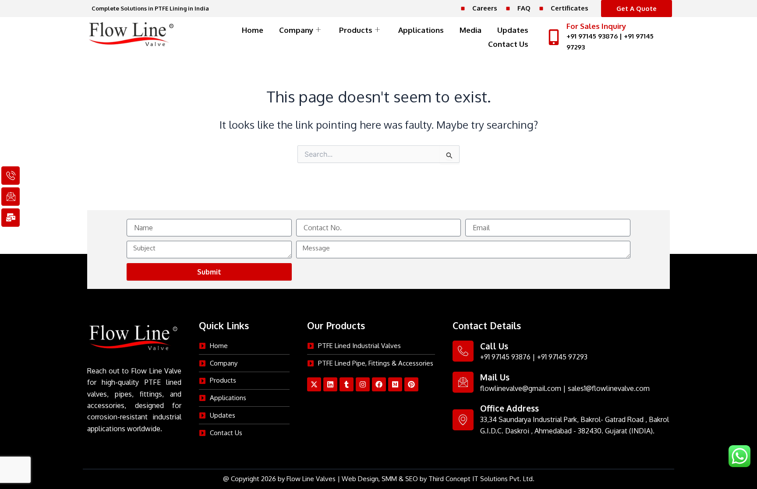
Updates (512, 30)
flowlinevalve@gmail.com (520, 388)
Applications (421, 30)
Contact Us (508, 44)
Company (296, 30)
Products (355, 30)
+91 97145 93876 (592, 36)
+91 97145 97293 (562, 356)
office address (509, 408)
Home (252, 30)
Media (470, 30)
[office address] (463, 419)
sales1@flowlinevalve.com (609, 388)
